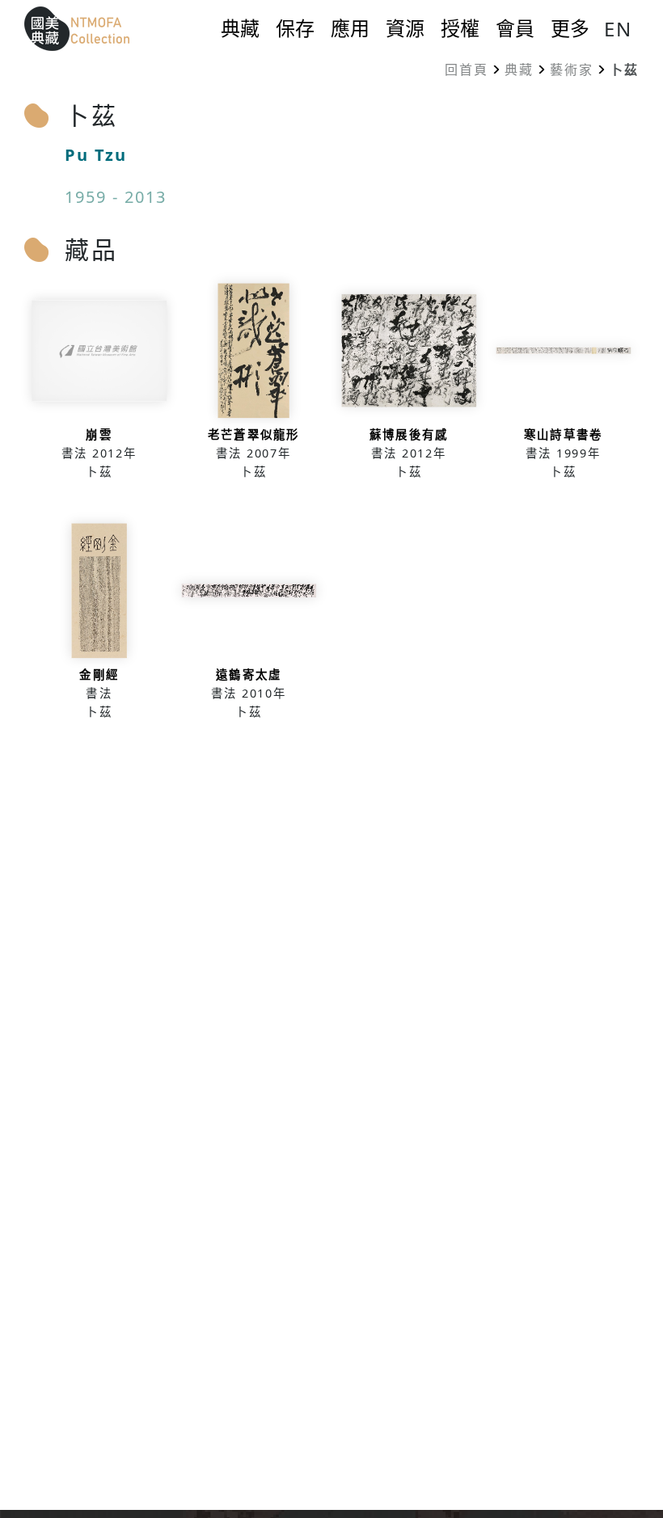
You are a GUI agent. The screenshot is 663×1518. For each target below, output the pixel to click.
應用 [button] (350, 28)
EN (618, 28)
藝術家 (571, 69)
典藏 (519, 69)
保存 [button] (295, 28)
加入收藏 (99, 387)
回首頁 (466, 69)
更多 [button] (570, 28)
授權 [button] (460, 28)
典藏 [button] (240, 28)
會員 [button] (515, 28)
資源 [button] (405, 28)
